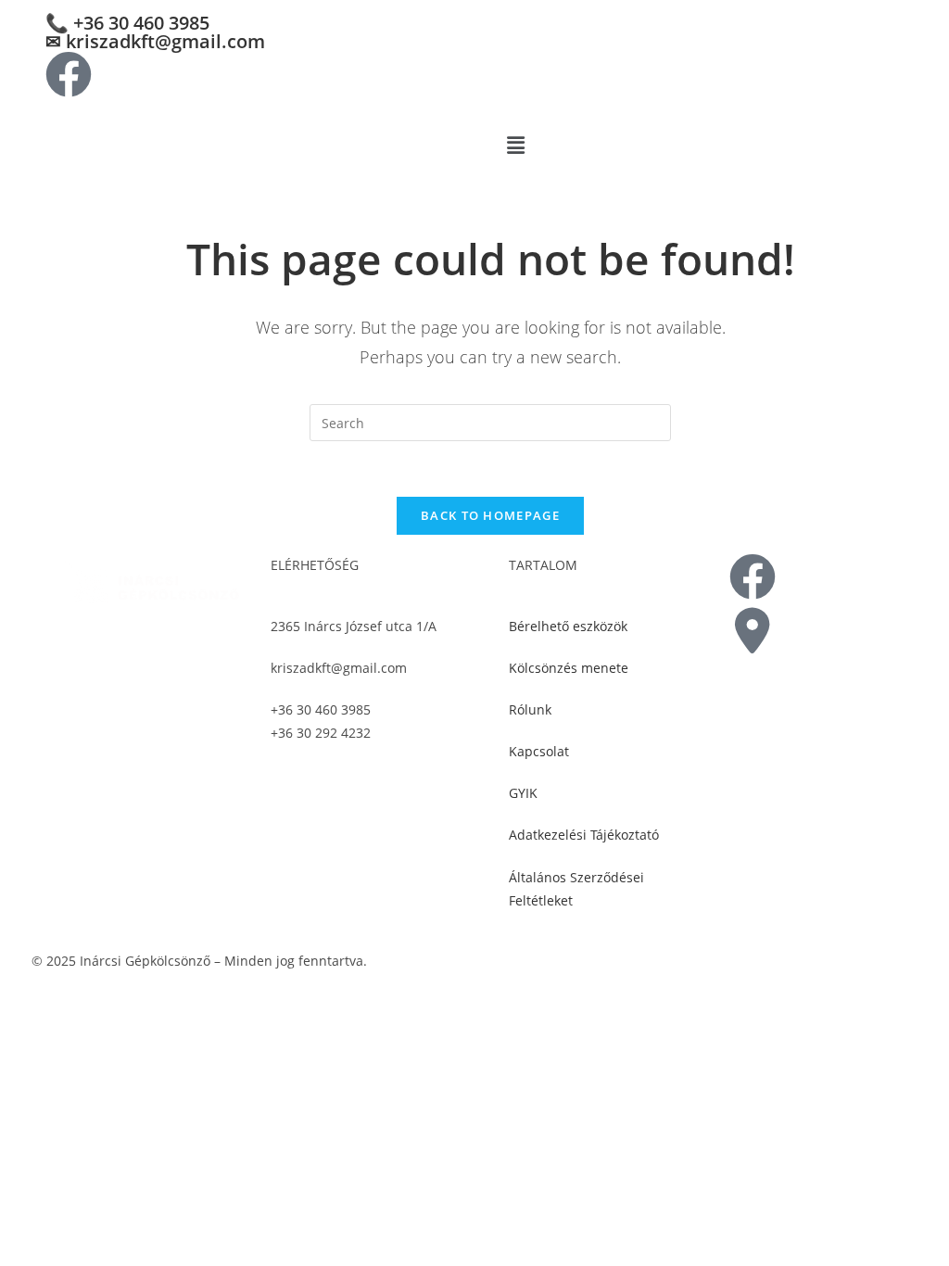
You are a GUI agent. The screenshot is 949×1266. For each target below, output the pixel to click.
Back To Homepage (490, 515)
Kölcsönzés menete (568, 668)
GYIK (523, 793)
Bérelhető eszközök (568, 626)
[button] (720, 144)
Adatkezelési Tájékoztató (584, 834)
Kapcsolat (539, 751)
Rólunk (530, 709)
